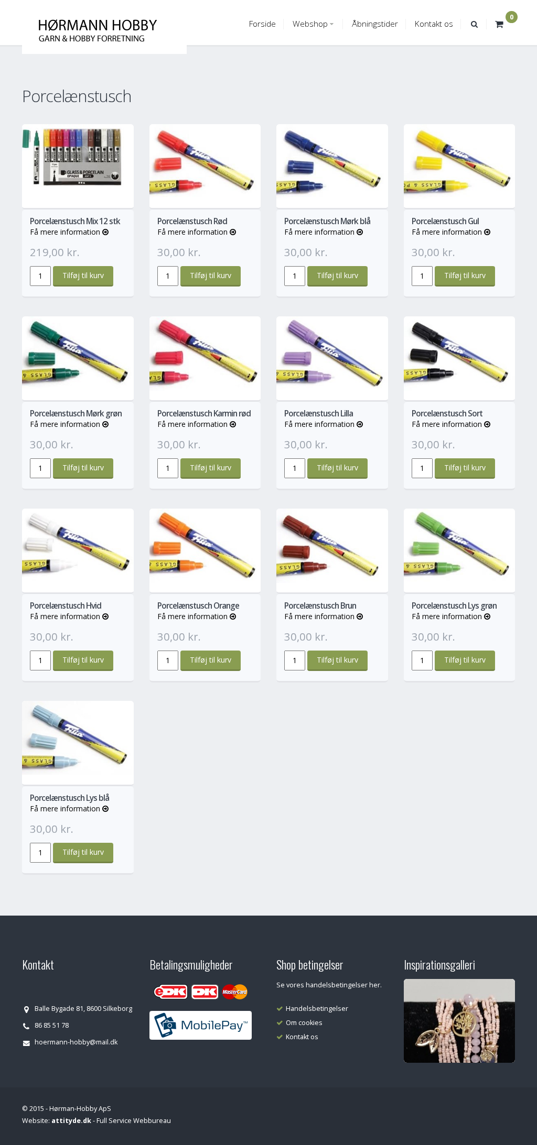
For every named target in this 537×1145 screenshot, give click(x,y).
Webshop (310, 23)
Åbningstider (375, 23)
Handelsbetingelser (317, 1008)
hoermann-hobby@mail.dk (76, 1042)
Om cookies (304, 1022)
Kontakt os (434, 23)
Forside (262, 23)
